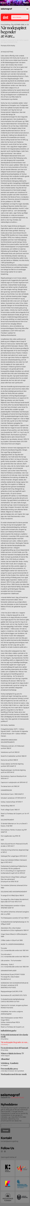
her (20, 1120)
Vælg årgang (17, 17)
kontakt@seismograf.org (9, 1141)
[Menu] (27, 9)
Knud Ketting (5, 24)
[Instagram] (2, 1151)
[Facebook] (5, 1151)
